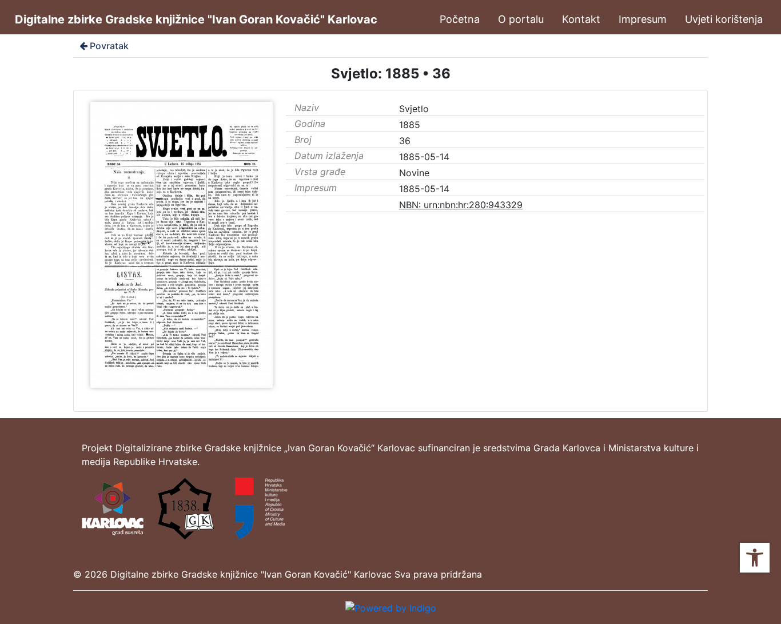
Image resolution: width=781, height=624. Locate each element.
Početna (460, 19)
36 (405, 140)
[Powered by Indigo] (390, 607)
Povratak (109, 45)
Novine (414, 172)
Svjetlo (414, 108)
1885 (409, 124)
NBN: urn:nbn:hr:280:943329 (461, 204)
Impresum (643, 19)
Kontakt (581, 19)
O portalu (521, 19)
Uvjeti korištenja (724, 19)
